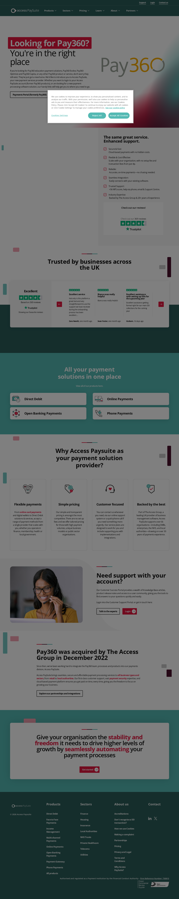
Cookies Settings (59, 115)
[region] (90, 106)
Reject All (97, 115)
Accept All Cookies (119, 115)
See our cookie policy (115, 108)
